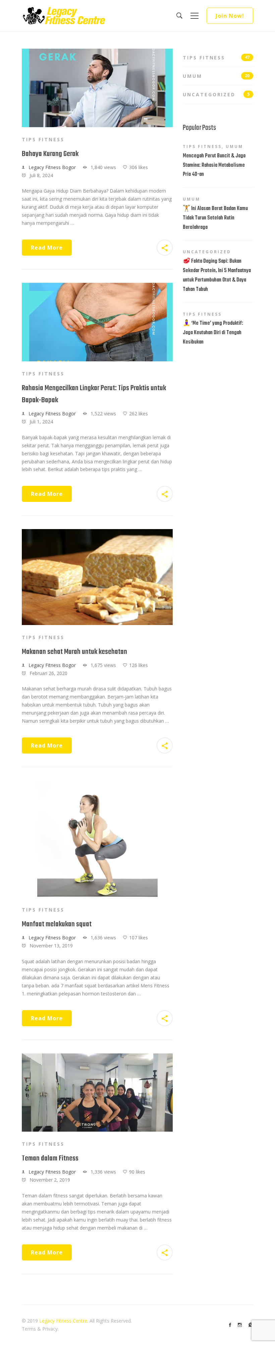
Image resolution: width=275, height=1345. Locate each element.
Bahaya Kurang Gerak (50, 154)
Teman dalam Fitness (50, 1158)
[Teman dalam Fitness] (97, 1057)
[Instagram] (239, 1324)
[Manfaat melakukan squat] (97, 784)
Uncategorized (216, 94)
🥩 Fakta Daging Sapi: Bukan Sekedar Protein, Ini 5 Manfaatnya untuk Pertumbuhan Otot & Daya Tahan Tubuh (217, 275)
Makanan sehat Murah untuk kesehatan (74, 652)
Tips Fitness (43, 139)
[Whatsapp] (251, 1324)
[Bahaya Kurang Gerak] (97, 52)
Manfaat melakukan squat (57, 924)
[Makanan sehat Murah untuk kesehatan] (97, 533)
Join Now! (230, 15)
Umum (216, 76)
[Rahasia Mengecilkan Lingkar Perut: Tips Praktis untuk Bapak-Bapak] (97, 286)
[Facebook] (230, 1324)
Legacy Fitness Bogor (52, 167)
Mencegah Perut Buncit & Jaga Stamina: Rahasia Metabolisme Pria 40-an (214, 165)
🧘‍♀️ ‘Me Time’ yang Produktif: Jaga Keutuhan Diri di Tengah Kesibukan (213, 333)
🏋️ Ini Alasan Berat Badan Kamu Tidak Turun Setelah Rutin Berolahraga (215, 218)
